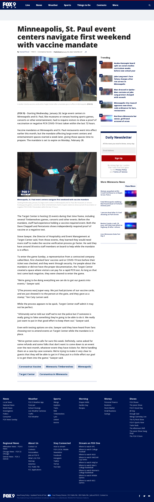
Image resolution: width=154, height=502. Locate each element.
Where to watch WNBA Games (88, 476)
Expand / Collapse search (149, 5)
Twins (56, 408)
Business (107, 405)
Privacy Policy (121, 170)
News (6, 398)
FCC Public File (34, 467)
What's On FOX (34, 458)
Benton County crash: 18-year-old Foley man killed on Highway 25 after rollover (111, 225)
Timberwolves (59, 414)
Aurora (56, 422)
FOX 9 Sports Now (137, 422)
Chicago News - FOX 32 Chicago (12, 452)
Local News (7, 402)
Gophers (57, 405)
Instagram (57, 458)
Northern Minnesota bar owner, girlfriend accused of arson (125, 118)
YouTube (57, 467)
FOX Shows (134, 402)
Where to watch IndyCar (88, 462)
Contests (31, 449)
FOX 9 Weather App (36, 402)
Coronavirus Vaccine (45, 52)
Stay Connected (62, 443)
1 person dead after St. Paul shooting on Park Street (111, 213)
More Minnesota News (113, 181)
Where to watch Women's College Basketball (89, 471)
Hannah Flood (24, 52)
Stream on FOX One (89, 443)
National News (8, 405)
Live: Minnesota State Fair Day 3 (110, 235)
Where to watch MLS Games (87, 481)
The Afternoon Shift (137, 428)
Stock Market (109, 408)
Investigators (8, 411)
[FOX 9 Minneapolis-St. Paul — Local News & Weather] (11, 5)
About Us (33, 443)
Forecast (31, 405)
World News (7, 408)
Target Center (27, 374)
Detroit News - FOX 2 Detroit (11, 457)
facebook (139, 496)
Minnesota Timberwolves (59, 366)
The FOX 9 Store (136, 436)
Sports (57, 398)
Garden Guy (83, 405)
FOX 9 (33, 52)
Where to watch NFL (87, 446)
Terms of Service (120, 172)
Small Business (110, 411)
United (56, 419)
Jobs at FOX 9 (33, 455)
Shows (133, 398)
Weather (33, 398)
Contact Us (32, 446)
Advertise (31, 464)
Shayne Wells (84, 402)
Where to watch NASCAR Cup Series (88, 458)
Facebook (57, 455)
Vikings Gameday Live (138, 417)
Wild (55, 411)
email (149, 496)
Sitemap (31, 461)
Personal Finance (111, 402)
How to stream (59, 446)
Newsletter (58, 452)
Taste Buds (134, 425)
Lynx (55, 417)
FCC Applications (34, 470)
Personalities (33, 452)
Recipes (82, 408)
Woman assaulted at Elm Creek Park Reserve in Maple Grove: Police (111, 193)
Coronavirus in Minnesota (53, 374)
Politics (5, 414)
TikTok (56, 464)
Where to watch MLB (87, 454)
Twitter (56, 461)
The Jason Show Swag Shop (138, 432)
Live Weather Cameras (37, 411)
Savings (107, 414)
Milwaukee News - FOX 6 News (12, 447)
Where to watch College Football (88, 450)
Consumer (7, 417)
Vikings (56, 402)
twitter (144, 496)
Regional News (11, 443)
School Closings (34, 408)
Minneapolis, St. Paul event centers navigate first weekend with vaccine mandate (53, 199)
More (115, 5)
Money (108, 398)
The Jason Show (136, 405)
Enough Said (134, 414)
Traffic (30, 414)
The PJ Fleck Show (137, 419)
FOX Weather (33, 417)
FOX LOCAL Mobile (61, 449)
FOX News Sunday (10, 419)
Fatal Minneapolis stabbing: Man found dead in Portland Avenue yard (111, 204)
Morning (83, 398)
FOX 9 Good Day (136, 408)
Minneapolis (84, 366)
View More (130, 186)
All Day (132, 411)
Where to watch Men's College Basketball (87, 466)
